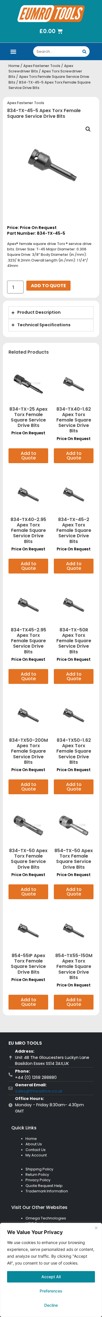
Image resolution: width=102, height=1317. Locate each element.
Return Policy (37, 1174)
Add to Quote (48, 285)
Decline (51, 1305)
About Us (34, 1144)
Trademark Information (47, 1191)
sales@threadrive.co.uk (38, 1091)
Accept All (51, 1276)
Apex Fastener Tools (41, 65)
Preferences (51, 1290)
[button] (13, 51)
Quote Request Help (44, 1185)
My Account (36, 1155)
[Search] (84, 51)
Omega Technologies (46, 1218)
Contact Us (36, 1149)
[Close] (96, 1227)
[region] (51, 1270)
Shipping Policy (39, 1169)
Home (14, 65)
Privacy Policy (38, 1180)
